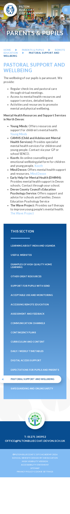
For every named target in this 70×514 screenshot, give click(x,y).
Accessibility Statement (35, 464)
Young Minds (18, 134)
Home (7, 50)
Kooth (38, 166)
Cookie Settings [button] (43, 471)
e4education (50, 458)
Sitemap (35, 468)
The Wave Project (22, 213)
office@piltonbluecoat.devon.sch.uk (35, 440)
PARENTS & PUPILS (33, 50)
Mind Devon (38, 173)
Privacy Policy (25, 471)
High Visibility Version (35, 461)
